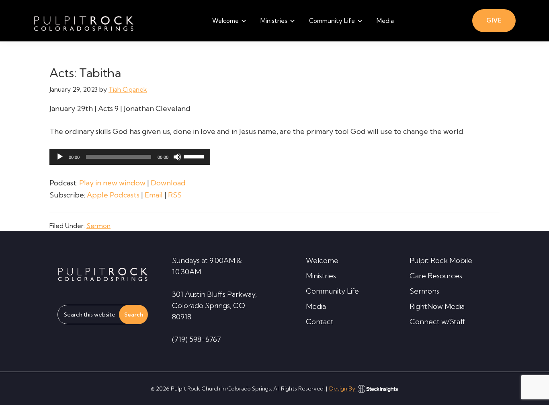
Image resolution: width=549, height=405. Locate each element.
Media (316, 306)
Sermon (98, 226)
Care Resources (436, 275)
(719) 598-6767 (196, 339)
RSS (175, 194)
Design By (342, 388)
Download (168, 182)
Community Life (332, 291)
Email (154, 194)
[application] (129, 157)
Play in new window (112, 182)
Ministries (321, 275)
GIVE (494, 20)
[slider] (195, 156)
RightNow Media (437, 306)
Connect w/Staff (437, 321)
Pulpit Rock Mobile (441, 260)
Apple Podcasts (113, 194)
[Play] (60, 157)
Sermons (424, 291)
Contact (320, 321)
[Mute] (177, 157)
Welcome (322, 260)
